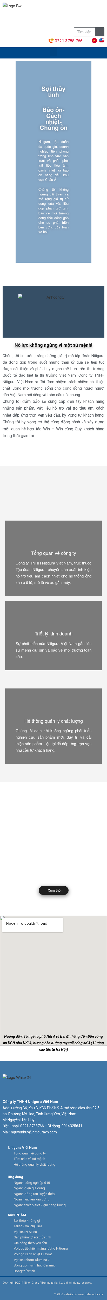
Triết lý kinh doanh (53, 633)
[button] (53, 51)
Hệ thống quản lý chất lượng (53, 720)
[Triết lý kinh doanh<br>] (53, 618)
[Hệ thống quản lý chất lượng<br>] (53, 705)
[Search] (99, 32)
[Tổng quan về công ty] (53, 537)
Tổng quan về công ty (53, 552)
